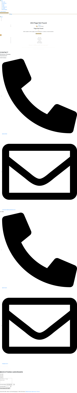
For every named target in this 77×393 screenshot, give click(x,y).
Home (39, 25)
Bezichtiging (4, 9)
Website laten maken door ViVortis (33, 391)
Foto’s (3, 4)
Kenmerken (4, 3)
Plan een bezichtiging (4, 12)
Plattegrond (4, 7)
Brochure (39, 41)
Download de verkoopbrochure (5, 370)
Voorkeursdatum (3, 384)
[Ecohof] (1, 0)
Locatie (3, 8)
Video (3, 5)
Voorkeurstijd (2, 386)
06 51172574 (3, 11)
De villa (3, 2)
